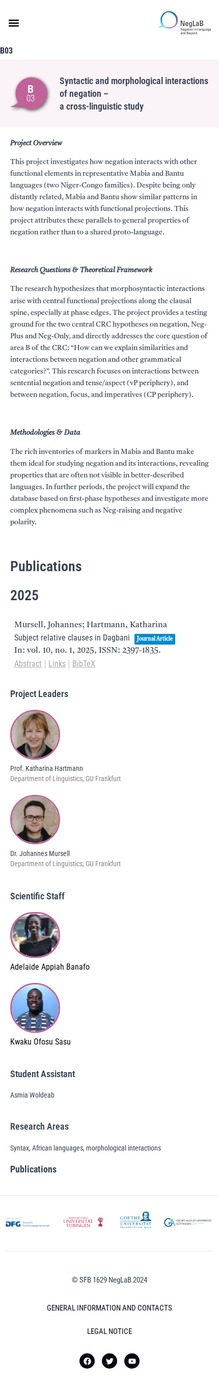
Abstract (28, 664)
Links (57, 664)
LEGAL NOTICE (109, 1331)
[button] (13, 23)
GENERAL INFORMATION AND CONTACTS (109, 1308)
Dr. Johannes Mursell (40, 853)
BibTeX (83, 664)
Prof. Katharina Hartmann (46, 768)
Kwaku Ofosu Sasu (40, 1042)
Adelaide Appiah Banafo (50, 967)
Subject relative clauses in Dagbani (72, 638)
